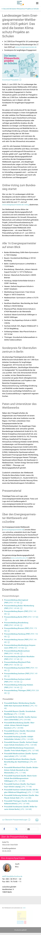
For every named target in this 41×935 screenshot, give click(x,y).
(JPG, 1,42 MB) (20, 778)
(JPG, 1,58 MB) (19, 725)
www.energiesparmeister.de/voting (15, 205)
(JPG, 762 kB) (20, 705)
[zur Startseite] (20, 3)
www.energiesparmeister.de (26, 47)
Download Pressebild (10, 80)
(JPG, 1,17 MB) (21, 770)
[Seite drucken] (37, 819)
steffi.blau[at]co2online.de (12, 876)
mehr (24, 908)
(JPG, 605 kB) (20, 761)
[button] (8, 829)
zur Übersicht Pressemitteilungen (14, 820)
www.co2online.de (18, 558)
